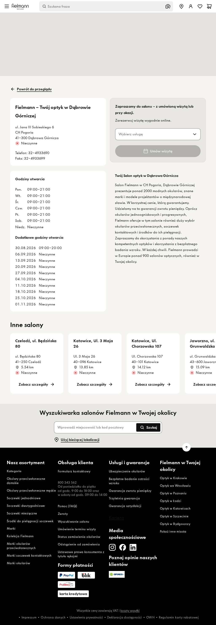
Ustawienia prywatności (86, 617)
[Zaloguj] (190, 6)
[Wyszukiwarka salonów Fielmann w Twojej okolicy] (181, 6)
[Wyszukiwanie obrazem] (168, 6)
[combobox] (152, 134)
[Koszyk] (209, 6)
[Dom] (20, 6)
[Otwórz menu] (7, 6)
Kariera (116, 517)
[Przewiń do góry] (186, 447)
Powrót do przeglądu (34, 89)
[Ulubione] (200, 6)
